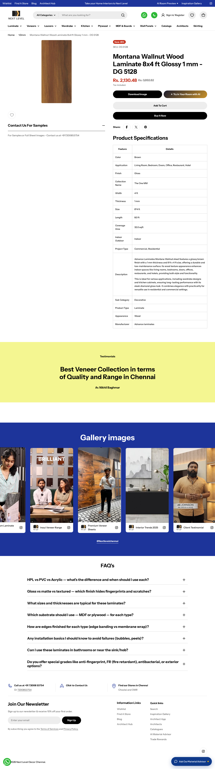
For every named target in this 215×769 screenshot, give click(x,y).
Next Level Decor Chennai (30, 761)
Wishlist (7, 3)
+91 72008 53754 (34, 685)
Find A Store (21, 3)
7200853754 (24, 689)
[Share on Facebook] (126, 127)
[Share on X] (136, 127)
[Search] (123, 15)
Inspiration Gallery (192, 3)
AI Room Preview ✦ (167, 3)
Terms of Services (49, 729)
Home (11, 34)
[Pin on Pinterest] (145, 127)
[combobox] (80, 15)
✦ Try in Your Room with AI (185, 94)
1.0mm (22, 34)
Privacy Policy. (70, 729)
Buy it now (160, 115)
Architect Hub (47, 3)
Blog (34, 3)
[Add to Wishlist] (12, 115)
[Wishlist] (192, 15)
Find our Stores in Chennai (133, 685)
